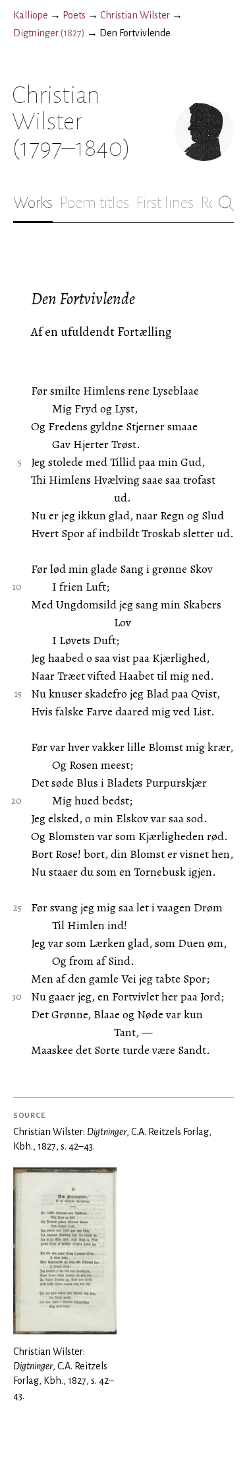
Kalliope (30, 15)
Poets (74, 15)
